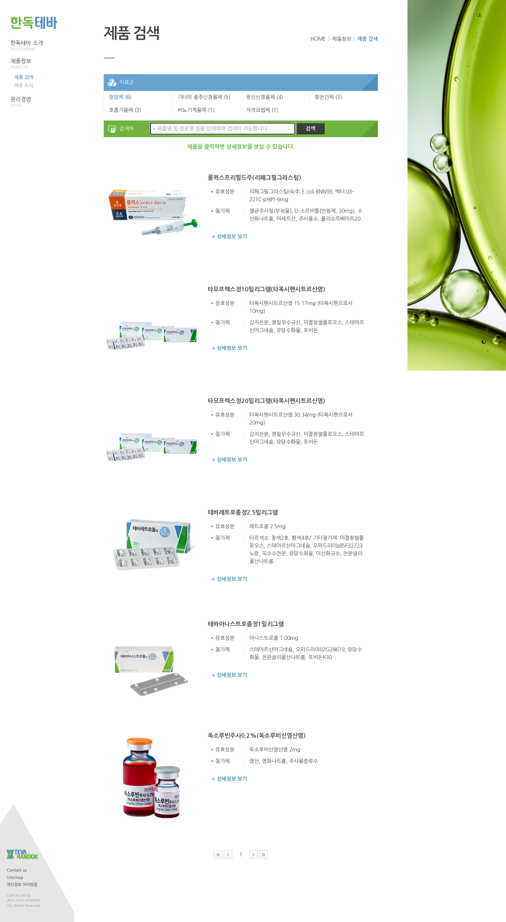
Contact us (17, 870)
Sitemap (15, 878)
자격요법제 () (262, 110)
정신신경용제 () (264, 97)
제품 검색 (23, 77)
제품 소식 (23, 85)
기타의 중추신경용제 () (203, 97)
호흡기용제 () (125, 110)
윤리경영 (20, 101)
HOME (318, 39)
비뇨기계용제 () (195, 110)
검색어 (126, 128)
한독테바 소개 (26, 45)
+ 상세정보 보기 (229, 236)
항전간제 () (328, 97)
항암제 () (120, 97)
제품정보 (20, 63)
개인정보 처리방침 (22, 885)
